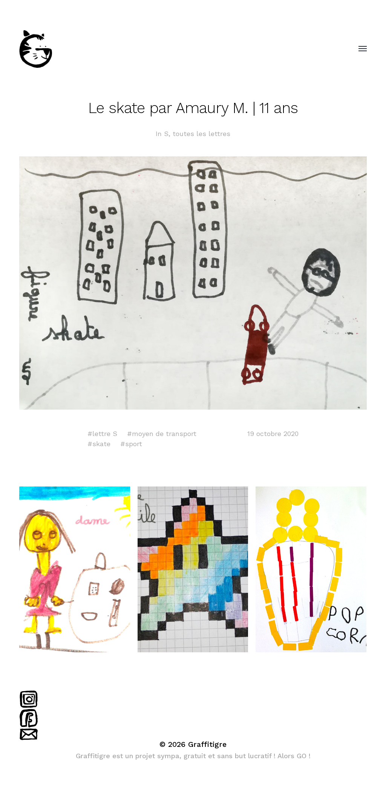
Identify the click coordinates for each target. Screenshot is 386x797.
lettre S (104, 434)
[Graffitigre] (178, 49)
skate (101, 444)
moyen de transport (164, 434)
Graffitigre (207, 744)
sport (133, 444)
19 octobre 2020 (273, 434)
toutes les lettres (201, 134)
